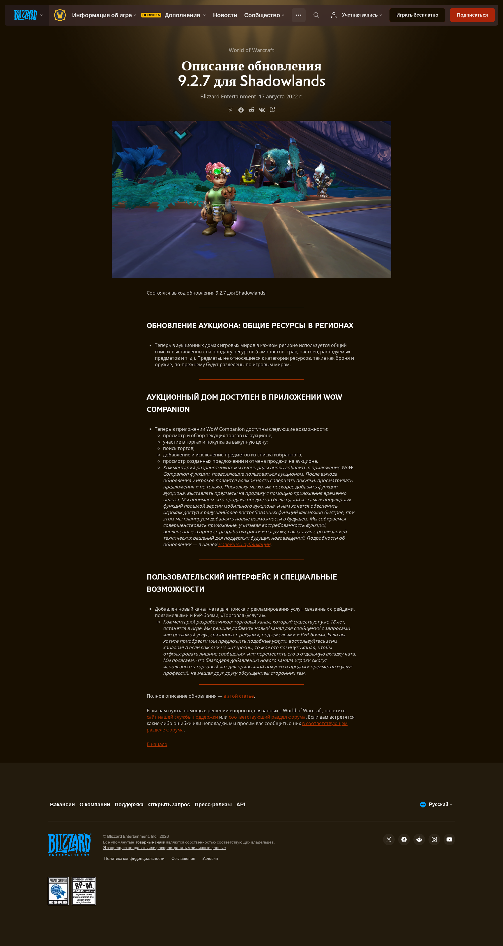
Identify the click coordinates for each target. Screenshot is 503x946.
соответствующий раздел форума (267, 717)
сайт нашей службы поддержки (182, 717)
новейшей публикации (244, 544)
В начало (157, 744)
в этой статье (239, 696)
